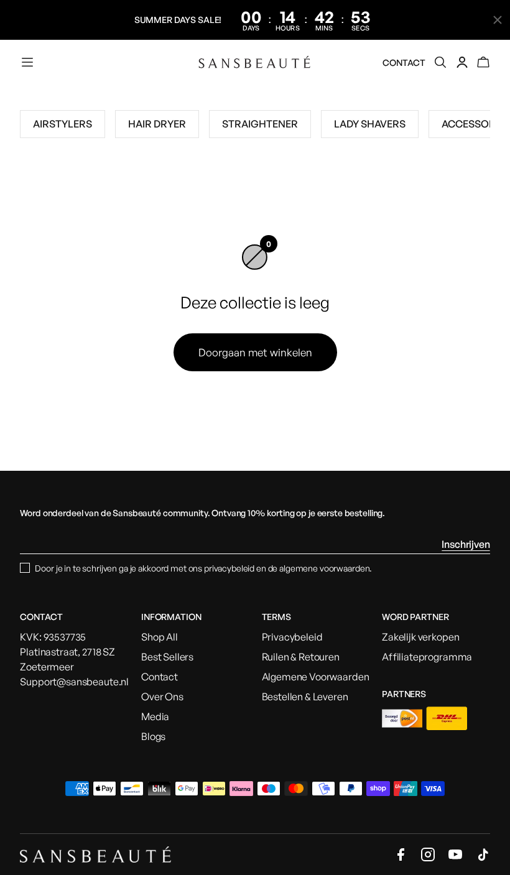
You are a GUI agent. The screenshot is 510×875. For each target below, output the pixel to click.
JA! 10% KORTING (255, 598)
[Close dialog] (339, 329)
